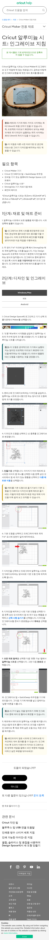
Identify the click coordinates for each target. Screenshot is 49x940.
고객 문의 (12, 900)
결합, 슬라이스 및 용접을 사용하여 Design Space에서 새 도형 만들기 (21, 844)
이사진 (29, 888)
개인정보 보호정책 (16, 892)
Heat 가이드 (32, 919)
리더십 (29, 884)
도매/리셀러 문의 (33, 915)
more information (10, 933)
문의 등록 (38, 795)
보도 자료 (12, 904)
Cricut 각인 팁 (10, 822)
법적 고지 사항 (14, 888)
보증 (28, 900)
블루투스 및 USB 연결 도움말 (18, 827)
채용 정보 (12, 911)
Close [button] (24, 936)
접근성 (29, 907)
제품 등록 (12, 919)
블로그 (11, 907)
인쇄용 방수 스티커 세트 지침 (18, 832)
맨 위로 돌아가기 (9, 806)
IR (9, 915)
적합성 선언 (31, 911)
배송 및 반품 (31, 892)
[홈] (24, 3)
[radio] (14, 778)
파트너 (11, 884)
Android (24, 304)
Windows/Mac (24, 292)
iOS (24, 298)
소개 (10, 896)
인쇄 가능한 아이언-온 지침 (17, 837)
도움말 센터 (6, 20)
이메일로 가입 (24, 873)
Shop (29, 896)
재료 (14, 20)
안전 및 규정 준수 (33, 904)
